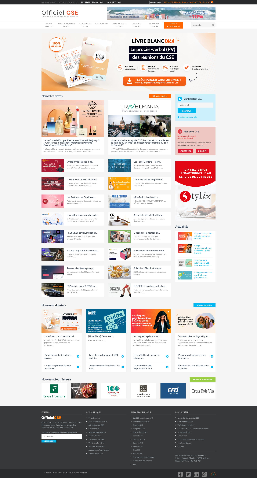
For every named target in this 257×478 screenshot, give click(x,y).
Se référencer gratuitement (143, 457)
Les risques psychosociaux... (147, 336)
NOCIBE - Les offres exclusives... (150, 286)
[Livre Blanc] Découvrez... (101, 336)
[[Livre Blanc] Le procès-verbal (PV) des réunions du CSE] (128, 62)
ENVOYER (186, 111)
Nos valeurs (182, 436)
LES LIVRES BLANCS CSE (92, 2)
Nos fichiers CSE (139, 439)
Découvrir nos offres (141, 421)
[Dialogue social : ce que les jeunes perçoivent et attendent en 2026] (185, 275)
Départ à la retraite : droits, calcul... (58, 356)
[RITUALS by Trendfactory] (143, 391)
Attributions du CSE (85, 25)
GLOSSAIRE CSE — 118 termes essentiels (193, 428)
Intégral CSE (138, 446)
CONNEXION (155, 2)
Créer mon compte (188, 117)
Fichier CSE (137, 453)
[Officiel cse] (60, 13)
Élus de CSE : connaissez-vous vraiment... (193, 367)
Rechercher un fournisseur (202, 379)
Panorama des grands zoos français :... (192, 356)
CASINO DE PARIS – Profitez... (82, 179)
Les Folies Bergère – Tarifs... (147, 161)
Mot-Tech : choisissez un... (147, 197)
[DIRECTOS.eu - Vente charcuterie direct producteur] (84, 391)
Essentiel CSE (138, 443)
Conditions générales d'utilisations (191, 439)
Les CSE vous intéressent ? (143, 418)
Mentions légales (184, 443)
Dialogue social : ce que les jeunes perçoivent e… (203, 275)
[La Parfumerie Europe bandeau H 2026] (161, 13)
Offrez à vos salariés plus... (80, 161)
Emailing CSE (138, 425)
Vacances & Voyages (154, 25)
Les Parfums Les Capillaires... (81, 197)
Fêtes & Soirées (49, 25)
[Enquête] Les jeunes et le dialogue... (147, 356)
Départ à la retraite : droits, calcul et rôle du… (203, 236)
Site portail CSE (139, 428)
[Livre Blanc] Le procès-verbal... (59, 336)
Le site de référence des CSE (188, 418)
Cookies (181, 446)
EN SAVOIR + (202, 151)
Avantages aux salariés (120, 25)
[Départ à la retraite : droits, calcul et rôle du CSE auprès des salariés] (185, 236)
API (134, 464)
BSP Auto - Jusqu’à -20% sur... (82, 286)
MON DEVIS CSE (114, 2)
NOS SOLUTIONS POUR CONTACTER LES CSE (187, 2)
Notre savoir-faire (185, 432)
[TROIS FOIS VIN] (203, 391)
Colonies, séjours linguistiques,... (194, 336)
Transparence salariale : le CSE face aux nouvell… (202, 263)
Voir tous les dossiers (204, 305)
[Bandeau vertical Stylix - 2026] (195, 191)
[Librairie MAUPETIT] (113, 391)
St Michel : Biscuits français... (148, 268)
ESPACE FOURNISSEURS (173, 25)
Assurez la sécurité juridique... (149, 215)
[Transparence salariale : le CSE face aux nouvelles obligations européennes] (185, 263)
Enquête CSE (138, 436)
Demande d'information (142, 461)
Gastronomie (101, 23)
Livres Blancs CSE (140, 432)
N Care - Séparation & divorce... (82, 250)
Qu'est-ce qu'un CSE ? (186, 425)
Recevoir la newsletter (68, 2)
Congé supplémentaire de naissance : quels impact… (202, 249)
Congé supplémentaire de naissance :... (57, 367)
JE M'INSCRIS (48, 441)
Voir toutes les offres (160, 96)
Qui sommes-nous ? (48, 2)
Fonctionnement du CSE (66, 25)
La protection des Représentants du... (143, 367)
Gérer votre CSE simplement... (149, 179)
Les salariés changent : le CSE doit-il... (104, 356)
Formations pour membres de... (82, 215)
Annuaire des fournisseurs (98, 450)
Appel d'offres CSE (95, 453)
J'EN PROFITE (186, 151)
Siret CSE (136, 450)
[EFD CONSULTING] (173, 391)
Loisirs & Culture (137, 25)
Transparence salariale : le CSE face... (104, 367)
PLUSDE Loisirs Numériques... (82, 232)
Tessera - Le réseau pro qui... (81, 268)
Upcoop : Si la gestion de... (147, 232)
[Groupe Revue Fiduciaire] (54, 391)
